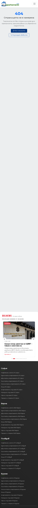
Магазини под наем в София (10, 392)
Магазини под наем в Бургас (10, 498)
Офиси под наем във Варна (10, 430)
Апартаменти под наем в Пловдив (12, 460)
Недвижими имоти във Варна (11, 408)
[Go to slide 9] (24, 358)
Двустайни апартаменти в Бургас (12, 483)
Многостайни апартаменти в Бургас (13, 489)
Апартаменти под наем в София (11, 389)
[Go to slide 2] (14, 358)
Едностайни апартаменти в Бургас (13, 481)
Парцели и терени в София (10, 398)
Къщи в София (5, 387)
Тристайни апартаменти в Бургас (12, 486)
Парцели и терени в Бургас (10, 503)
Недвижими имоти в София (10, 372)
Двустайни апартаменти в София (12, 378)
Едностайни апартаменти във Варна (13, 410)
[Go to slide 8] (23, 358)
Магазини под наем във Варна (11, 427)
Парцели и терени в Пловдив (11, 468)
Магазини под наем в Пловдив (11, 462)
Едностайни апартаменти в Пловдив (13, 445)
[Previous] (4, 339)
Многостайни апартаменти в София (13, 384)
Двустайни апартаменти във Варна (13, 413)
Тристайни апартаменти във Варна (13, 416)
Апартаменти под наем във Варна (12, 424)
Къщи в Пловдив (6, 457)
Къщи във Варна (6, 422)
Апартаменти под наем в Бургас (12, 495)
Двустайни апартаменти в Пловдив (13, 448)
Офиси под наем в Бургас (9, 500)
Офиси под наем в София (9, 395)
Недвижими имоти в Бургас (10, 478)
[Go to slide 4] (17, 358)
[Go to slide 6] (20, 358)
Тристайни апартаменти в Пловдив (13, 451)
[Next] (33, 339)
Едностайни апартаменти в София (12, 375)
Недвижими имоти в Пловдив (11, 443)
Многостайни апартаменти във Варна (14, 419)
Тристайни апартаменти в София (12, 381)
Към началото (19, 31)
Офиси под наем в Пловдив (10, 465)
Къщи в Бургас (6, 492)
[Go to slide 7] (21, 358)
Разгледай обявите (19, 35)
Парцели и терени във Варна (10, 433)
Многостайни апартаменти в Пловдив (14, 454)
